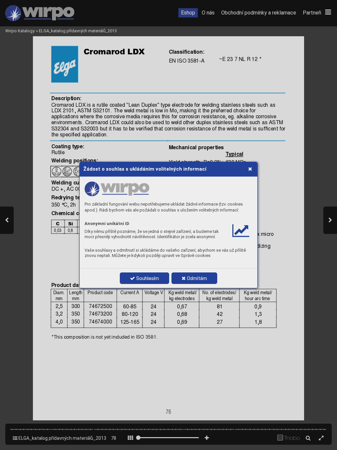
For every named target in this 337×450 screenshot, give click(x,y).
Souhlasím (147, 278)
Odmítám (196, 278)
